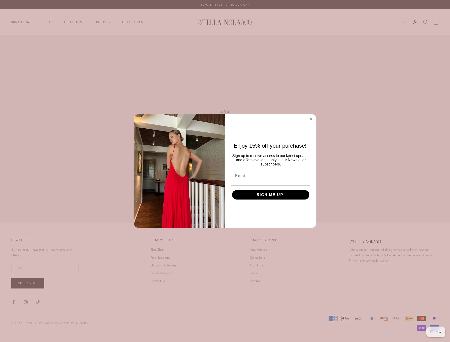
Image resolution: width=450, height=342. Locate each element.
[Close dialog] (311, 119)
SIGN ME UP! (271, 195)
